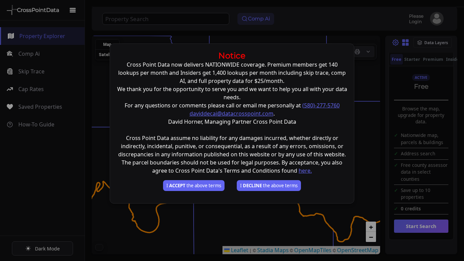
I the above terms (193, 185)
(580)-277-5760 (321, 105)
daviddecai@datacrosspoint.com (231, 113)
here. (305, 170)
